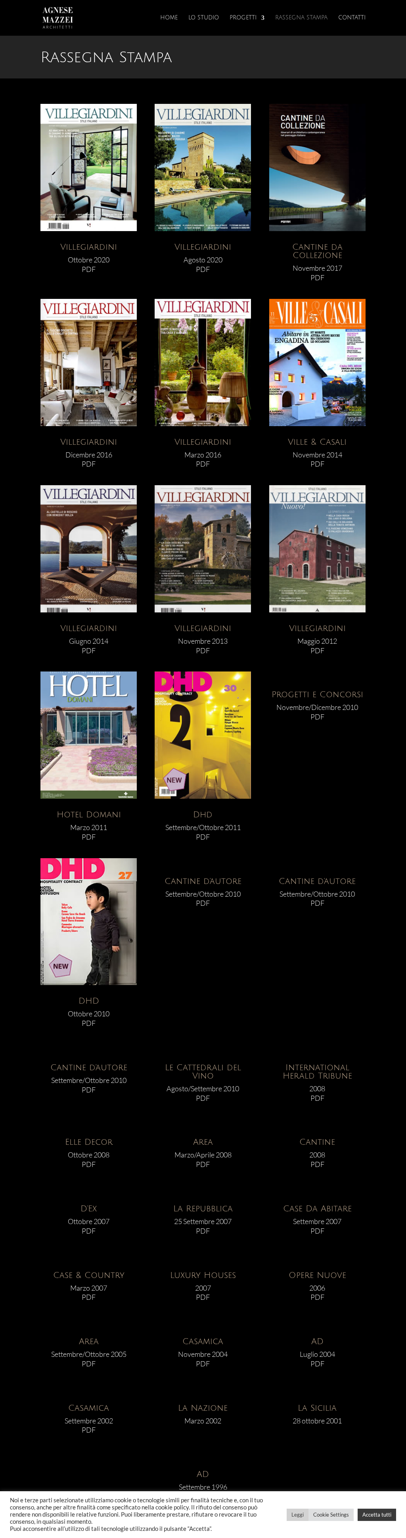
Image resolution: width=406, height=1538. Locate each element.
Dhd (203, 814)
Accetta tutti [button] (376, 1514)
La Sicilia (317, 1408)
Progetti (243, 18)
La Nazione (203, 1408)
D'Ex (88, 1208)
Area (203, 1142)
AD (317, 1341)
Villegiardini (88, 247)
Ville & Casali (317, 442)
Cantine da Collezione (317, 251)
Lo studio (203, 18)
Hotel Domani (89, 814)
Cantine (317, 1142)
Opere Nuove (317, 1275)
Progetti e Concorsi (317, 694)
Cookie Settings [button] (331, 1514)
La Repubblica (203, 1208)
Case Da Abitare (317, 1208)
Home (169, 18)
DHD (89, 1001)
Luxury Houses (203, 1275)
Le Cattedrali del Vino (203, 1072)
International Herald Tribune (317, 1072)
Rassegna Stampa (301, 18)
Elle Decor (89, 1142)
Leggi (297, 1514)
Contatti (352, 18)
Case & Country (88, 1275)
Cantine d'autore (203, 881)
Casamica (202, 1341)
